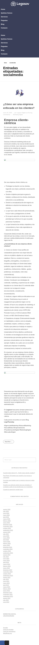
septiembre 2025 (8, 530)
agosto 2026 (6, 509)
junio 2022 (6, 602)
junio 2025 (6, 536)
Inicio (5, 62)
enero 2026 (6, 522)
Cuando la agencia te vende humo (13, 489)
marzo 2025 (6, 541)
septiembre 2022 (8, 596)
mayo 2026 (6, 515)
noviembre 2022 (8, 594)
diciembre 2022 (7, 592)
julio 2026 (6, 511)
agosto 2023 (6, 577)
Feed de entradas (8, 629)
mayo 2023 (6, 583)
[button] (20, 32)
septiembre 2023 (8, 575)
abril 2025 (6, 539)
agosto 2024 (6, 555)
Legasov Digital (21, 112)
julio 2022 (6, 600)
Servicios (4, 17)
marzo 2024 (6, 564)
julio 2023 (6, 579)
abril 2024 (6, 562)
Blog (2, 24)
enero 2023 (6, 590)
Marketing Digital (18, 114)
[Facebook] (2, 643)
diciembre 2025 (7, 524)
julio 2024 (6, 556)
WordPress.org (7, 633)
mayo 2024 (6, 560)
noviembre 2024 (8, 549)
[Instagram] (7, 643)
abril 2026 (6, 517)
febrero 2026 (7, 521)
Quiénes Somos (6, 13)
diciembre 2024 (7, 547)
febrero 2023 (7, 589)
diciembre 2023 (7, 570)
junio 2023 (6, 581)
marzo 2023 (6, 587)
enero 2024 (6, 568)
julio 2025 (6, 534)
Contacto (4, 28)
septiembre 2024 (8, 553)
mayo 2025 (6, 538)
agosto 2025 (6, 532)
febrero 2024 (7, 566)
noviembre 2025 (8, 526)
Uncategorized (8, 615)
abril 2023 (6, 585)
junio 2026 (6, 513)
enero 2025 (6, 545)
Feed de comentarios (9, 631)
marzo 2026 (6, 519)
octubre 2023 (7, 573)
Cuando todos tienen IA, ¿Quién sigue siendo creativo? (19, 473)
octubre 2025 (7, 528)
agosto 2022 (6, 598)
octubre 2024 (7, 551)
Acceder (5, 627)
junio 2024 (6, 558)
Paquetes (4, 20)
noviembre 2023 (8, 572)
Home (3, 9)
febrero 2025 (7, 543)
